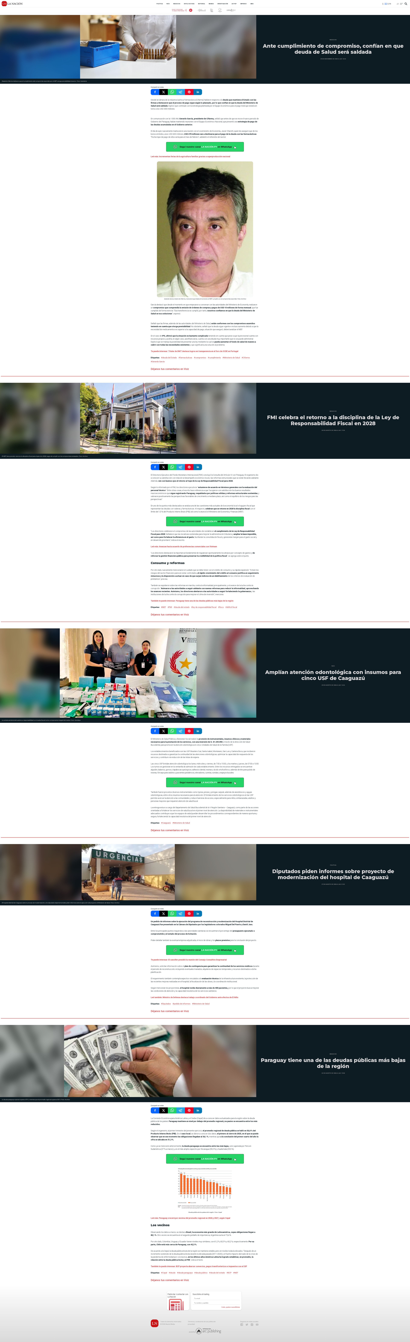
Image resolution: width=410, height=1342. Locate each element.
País (333, 666)
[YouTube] (257, 1324)
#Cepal (164, 1273)
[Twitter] (247, 1324)
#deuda (172, 1273)
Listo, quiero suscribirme (231, 1307)
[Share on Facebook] (155, 92)
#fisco (221, 607)
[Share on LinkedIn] (197, 92)
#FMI (170, 607)
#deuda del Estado (169, 357)
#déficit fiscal (231, 607)
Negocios (333, 39)
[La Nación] (12, 3)
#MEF (163, 607)
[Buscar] (406, 3)
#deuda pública (200, 1273)
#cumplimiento (214, 357)
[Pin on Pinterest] (189, 92)
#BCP (229, 1273)
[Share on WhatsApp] (172, 92)
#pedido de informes (181, 1004)
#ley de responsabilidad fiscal (203, 607)
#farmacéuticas (185, 357)
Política (333, 865)
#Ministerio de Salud (231, 357)
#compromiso (200, 357)
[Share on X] (163, 92)
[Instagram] (252, 1324)
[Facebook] (241, 1324)
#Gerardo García (158, 361)
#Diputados (166, 1004)
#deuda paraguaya (185, 1273)
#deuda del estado (182, 607)
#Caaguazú (166, 823)
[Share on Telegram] (180, 92)
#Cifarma (246, 357)
